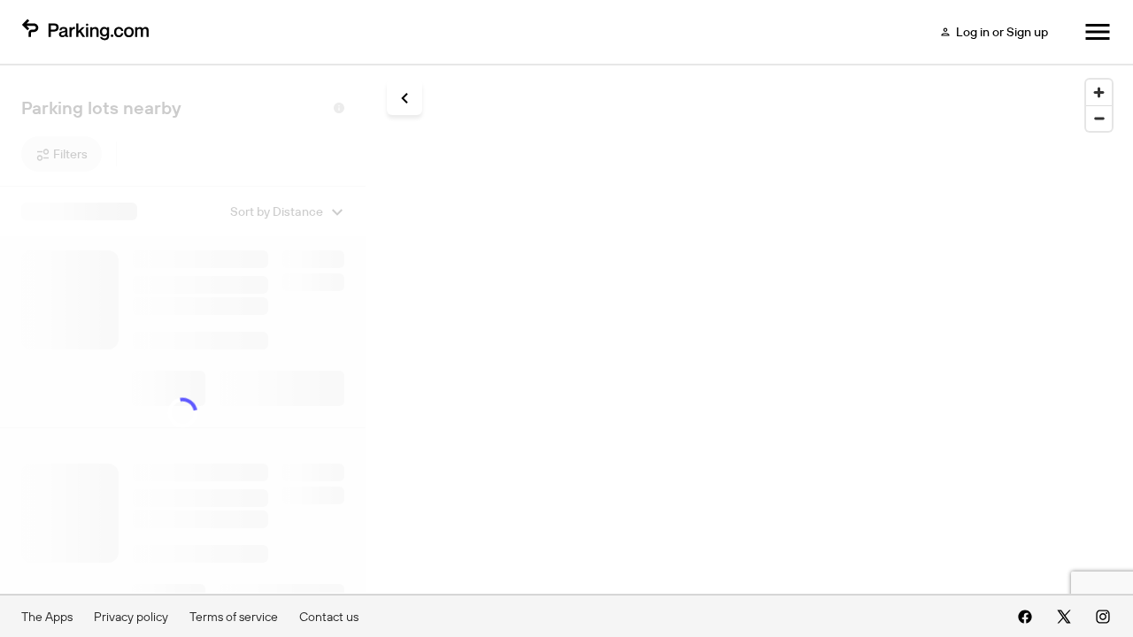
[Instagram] (1103, 616)
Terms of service (233, 617)
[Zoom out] (1099, 118)
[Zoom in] (1099, 92)
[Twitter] (1064, 616)
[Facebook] (1025, 616)
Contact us (328, 617)
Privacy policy (131, 617)
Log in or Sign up (1002, 32)
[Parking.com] (85, 32)
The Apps (47, 617)
